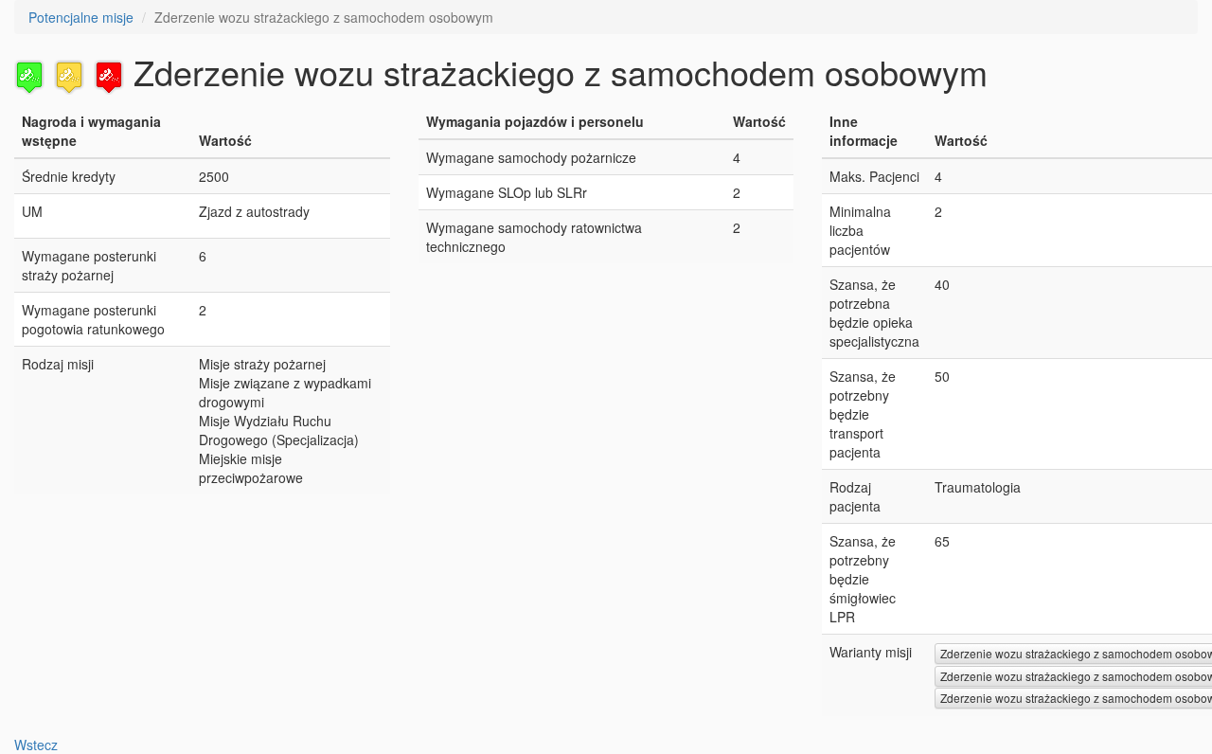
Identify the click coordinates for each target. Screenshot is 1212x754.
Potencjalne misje (81, 17)
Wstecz (36, 744)
